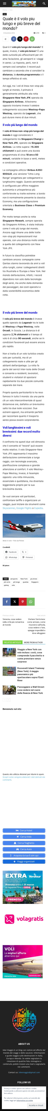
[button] (4, 3)
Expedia (38, 508)
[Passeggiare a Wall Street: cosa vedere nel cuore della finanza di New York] (9, 690)
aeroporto (14, 579)
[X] (20, 39)
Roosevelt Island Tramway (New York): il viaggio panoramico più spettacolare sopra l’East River (30, 674)
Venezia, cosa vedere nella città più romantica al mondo (13, 622)
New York (24, 579)
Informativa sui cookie (25, 1100)
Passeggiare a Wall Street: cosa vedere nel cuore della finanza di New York (31, 690)
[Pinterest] (26, 39)
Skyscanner (9, 508)
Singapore (34, 582)
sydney (6, 585)
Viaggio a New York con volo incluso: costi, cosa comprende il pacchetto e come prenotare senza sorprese (30, 655)
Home (5, 10)
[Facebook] (13, 39)
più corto (7, 582)
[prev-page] (4, 700)
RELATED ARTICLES (12, 642)
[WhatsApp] (32, 39)
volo (13, 585)
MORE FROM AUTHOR (33, 642)
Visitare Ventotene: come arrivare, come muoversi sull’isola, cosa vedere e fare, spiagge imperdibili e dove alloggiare (36, 626)
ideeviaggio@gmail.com (29, 1072)
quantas (25, 582)
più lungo (16, 582)
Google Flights (24, 508)
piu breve (33, 579)
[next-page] (8, 700)
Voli (11, 10)
